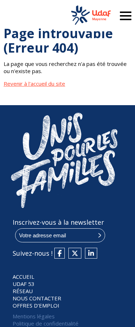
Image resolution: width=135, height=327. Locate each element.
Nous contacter (37, 298)
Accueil (23, 276)
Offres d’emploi (36, 305)
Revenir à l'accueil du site (34, 83)
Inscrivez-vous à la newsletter (58, 222)
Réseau (23, 291)
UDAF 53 (24, 283)
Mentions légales (34, 316)
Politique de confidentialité (45, 323)
